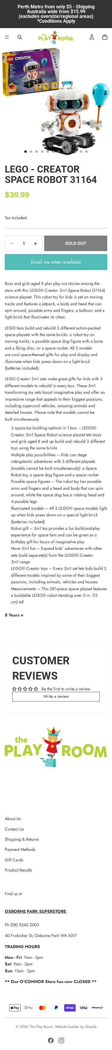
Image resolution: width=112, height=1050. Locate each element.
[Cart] (104, 37)
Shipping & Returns (22, 839)
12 (86, 151)
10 (75, 151)
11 (81, 151)
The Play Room (41, 1026)
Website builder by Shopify (75, 1026)
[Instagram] (61, 1040)
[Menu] (7, 37)
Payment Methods (20, 849)
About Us (13, 819)
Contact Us (14, 829)
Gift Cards (14, 860)
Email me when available (56, 262)
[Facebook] (50, 1040)
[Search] (19, 37)
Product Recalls (18, 870)
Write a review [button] (56, 696)
